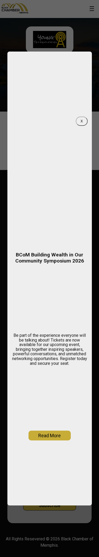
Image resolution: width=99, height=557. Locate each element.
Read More (49, 435)
